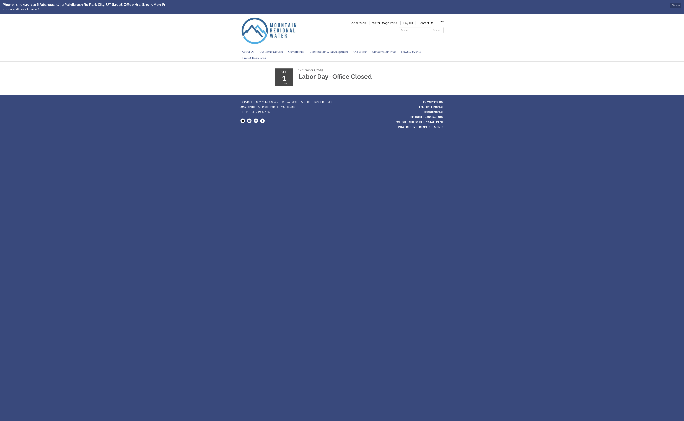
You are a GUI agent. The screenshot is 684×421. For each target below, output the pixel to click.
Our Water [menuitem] (360, 51)
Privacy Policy (433, 102)
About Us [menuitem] (248, 51)
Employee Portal (431, 107)
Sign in (439, 127)
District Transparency (427, 117)
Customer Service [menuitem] (271, 51)
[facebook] (262, 122)
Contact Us (425, 23)
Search (437, 30)
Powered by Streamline (415, 127)
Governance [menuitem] (296, 51)
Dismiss (676, 5)
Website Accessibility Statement (420, 122)
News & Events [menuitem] (411, 51)
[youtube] (249, 122)
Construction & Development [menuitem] (329, 51)
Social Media (358, 23)
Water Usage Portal (385, 23)
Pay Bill (408, 23)
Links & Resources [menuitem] (254, 58)
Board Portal (434, 112)
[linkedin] (242, 121)
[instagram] (256, 122)
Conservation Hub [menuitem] (384, 51)
